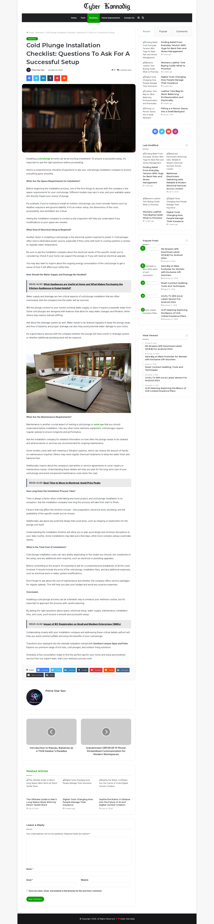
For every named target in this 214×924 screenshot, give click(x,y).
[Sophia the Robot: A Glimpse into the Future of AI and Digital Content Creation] (115, 788)
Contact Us (129, 18)
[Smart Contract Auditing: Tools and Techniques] (151, 287)
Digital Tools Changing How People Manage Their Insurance (78, 802)
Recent (146, 31)
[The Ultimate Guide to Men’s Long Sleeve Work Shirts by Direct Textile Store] (42, 788)
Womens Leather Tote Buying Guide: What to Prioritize (173, 65)
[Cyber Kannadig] (107, 6)
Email (29, 880)
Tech (83, 18)
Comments (182, 31)
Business (93, 18)
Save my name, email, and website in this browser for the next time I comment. (65, 891)
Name (29, 869)
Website (84, 880)
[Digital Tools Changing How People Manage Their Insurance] (79, 788)
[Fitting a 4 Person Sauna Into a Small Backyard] (151, 113)
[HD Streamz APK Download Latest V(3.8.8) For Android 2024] (151, 253)
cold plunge (44, 158)
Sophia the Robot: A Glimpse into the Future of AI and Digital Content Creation (114, 802)
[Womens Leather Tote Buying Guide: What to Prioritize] (151, 67)
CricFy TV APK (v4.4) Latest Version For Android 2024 (172, 299)
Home (74, 18)
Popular (163, 31)
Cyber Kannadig (127, 919)
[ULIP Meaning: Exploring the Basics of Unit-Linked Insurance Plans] (151, 314)
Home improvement (111, 18)
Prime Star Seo (38, 70)
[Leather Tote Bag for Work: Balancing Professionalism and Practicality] (151, 97)
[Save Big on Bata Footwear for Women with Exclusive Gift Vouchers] (151, 271)
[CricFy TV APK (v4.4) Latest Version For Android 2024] (151, 300)
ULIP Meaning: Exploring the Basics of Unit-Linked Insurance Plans (174, 313)
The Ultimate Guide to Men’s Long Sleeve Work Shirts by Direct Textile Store (41, 802)
